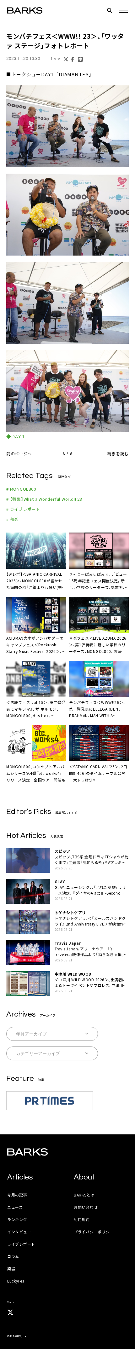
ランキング (17, 1219)
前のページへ (19, 454)
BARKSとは (84, 1194)
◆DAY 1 (15, 436)
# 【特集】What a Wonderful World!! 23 (44, 499)
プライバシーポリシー (94, 1231)
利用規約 (82, 1219)
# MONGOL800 (21, 489)
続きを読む (118, 454)
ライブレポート (21, 1244)
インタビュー (19, 1231)
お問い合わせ (86, 1207)
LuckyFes (15, 1280)
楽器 (11, 1268)
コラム (13, 1256)
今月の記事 (17, 1194)
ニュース (15, 1207)
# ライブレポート (23, 509)
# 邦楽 (12, 519)
